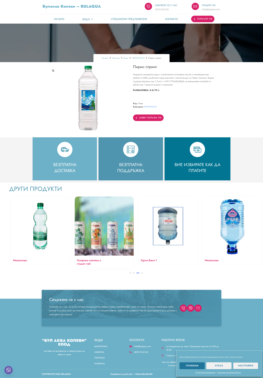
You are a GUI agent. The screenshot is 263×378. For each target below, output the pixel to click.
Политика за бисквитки (205, 372)
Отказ (219, 365)
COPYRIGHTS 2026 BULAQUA (56, 374)
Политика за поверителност (229, 372)
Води (126, 58)
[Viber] (8, 370)
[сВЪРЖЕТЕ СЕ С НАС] (148, 6)
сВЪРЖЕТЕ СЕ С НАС (166, 5)
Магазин (116, 58)
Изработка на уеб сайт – (122, 374)
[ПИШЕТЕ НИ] (195, 6)
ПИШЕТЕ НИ (209, 5)
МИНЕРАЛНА (138, 58)
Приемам (192, 365)
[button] (53, 70)
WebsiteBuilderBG (144, 374)
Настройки (245, 365)
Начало (105, 58)
